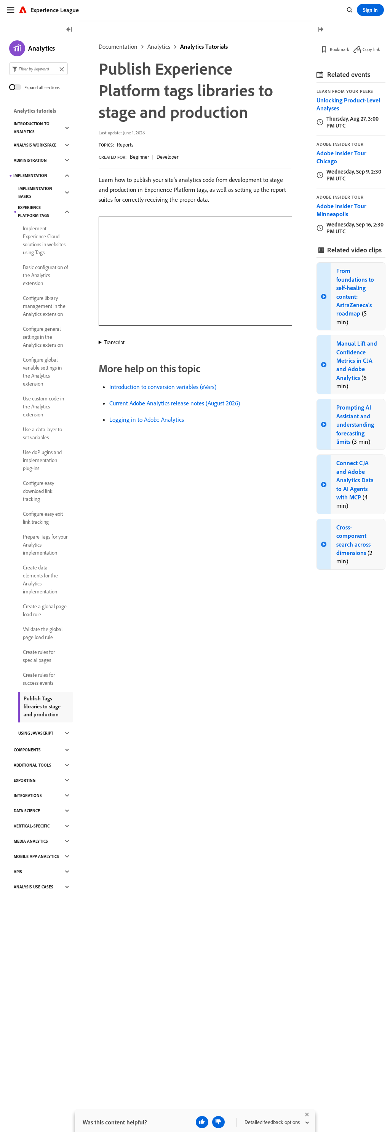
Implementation (30, 175)
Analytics (158, 46)
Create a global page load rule (45, 610)
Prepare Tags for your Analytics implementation (45, 544)
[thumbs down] (218, 1122)
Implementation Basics (35, 192)
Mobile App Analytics (36, 856)
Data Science (27, 810)
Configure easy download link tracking (38, 491)
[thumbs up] (202, 1122)
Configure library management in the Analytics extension (44, 306)
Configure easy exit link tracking (43, 517)
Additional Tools (32, 765)
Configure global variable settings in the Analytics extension (42, 371)
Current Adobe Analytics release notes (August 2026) (174, 403)
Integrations (28, 795)
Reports (125, 144)
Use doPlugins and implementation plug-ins (42, 460)
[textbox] (38, 68)
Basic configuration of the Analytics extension (45, 275)
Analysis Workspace (35, 145)
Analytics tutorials (35, 110)
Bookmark (339, 49)
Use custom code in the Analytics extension (43, 406)
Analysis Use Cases (33, 887)
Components (27, 750)
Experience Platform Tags (33, 211)
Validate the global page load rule (42, 633)
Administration (30, 160)
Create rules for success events (39, 678)
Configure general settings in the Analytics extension (43, 336)
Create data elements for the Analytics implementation (40, 579)
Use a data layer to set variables (42, 433)
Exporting (24, 780)
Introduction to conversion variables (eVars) (162, 387)
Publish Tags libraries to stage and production (42, 706)
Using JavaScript (35, 733)
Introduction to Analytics (32, 127)
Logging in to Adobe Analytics (146, 419)
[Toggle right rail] (320, 30)
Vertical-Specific (32, 826)
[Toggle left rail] (69, 30)
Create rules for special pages (39, 656)
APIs (18, 871)
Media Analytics (31, 841)
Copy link (371, 49)
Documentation (118, 46)
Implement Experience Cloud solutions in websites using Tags (44, 240)
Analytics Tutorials (204, 46)
